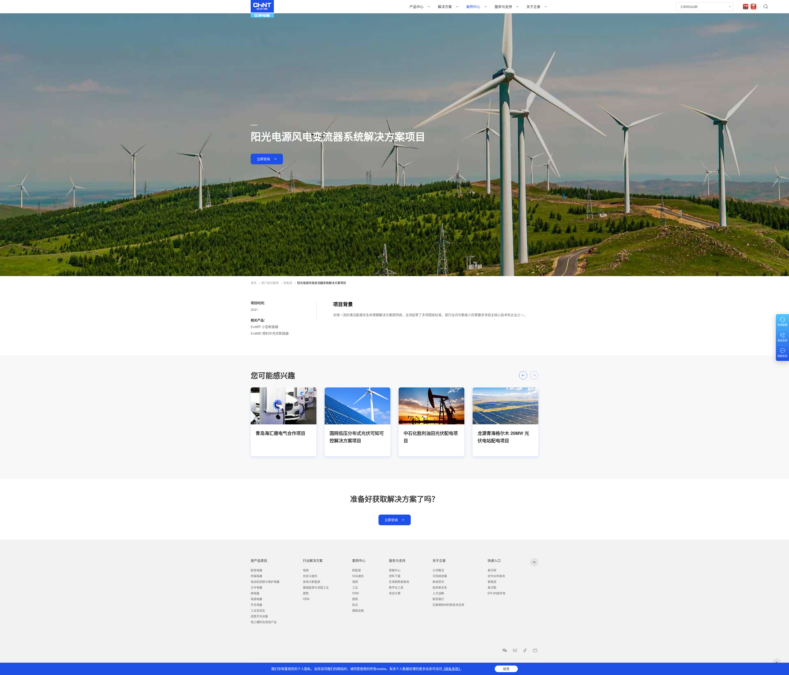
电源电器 (256, 599)
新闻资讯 (438, 581)
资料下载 (394, 576)
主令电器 (256, 587)
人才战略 (438, 593)
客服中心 (394, 570)
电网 (306, 570)
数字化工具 (396, 587)
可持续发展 (440, 576)
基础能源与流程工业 (316, 587)
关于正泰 (533, 6)
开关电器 (256, 604)
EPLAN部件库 (496, 593)
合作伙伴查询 (496, 576)
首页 (253, 283)
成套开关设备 (259, 616)
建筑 (306, 593)
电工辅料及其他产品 (264, 622)
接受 (506, 668)
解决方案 (445, 6)
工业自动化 (258, 610)
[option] (284, 421)
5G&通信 (358, 576)
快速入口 (494, 560)
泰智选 (492, 581)
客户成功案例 (270, 283)
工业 (355, 587)
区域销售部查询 (399, 581)
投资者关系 (440, 587)
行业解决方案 (313, 560)
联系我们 (438, 599)
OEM (306, 599)
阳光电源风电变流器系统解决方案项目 (321, 283)
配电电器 (256, 570)
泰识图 (492, 587)
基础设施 (358, 610)
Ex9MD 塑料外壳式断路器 (270, 333)
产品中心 (416, 6)
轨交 (355, 604)
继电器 (255, 593)
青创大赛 (394, 593)
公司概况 (438, 570)
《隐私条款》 (452, 668)
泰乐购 (492, 570)
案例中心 (473, 6)
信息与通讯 (310, 576)
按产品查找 (259, 560)
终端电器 (256, 576)
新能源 (288, 283)
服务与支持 (503, 6)
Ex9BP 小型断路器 (264, 326)
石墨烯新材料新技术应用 (448, 604)
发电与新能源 (311, 581)
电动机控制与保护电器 (265, 581)
